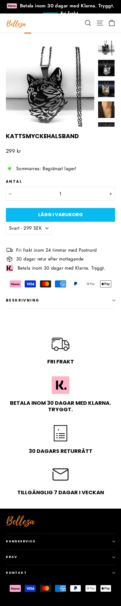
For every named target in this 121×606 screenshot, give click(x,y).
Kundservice (21, 541)
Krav (11, 557)
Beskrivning (22, 300)
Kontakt (16, 573)
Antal (14, 182)
